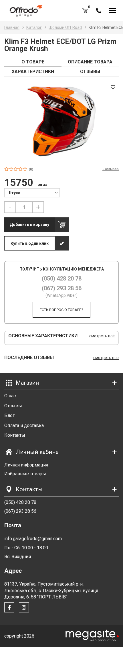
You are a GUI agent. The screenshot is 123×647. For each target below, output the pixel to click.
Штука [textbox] (13, 193)
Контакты (14, 435)
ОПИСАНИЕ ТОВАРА (90, 62)
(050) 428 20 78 (62, 278)
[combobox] (32, 192)
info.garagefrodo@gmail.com (33, 538)
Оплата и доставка (24, 425)
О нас (10, 395)
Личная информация (26, 465)
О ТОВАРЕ (32, 62)
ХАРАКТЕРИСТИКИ (33, 71)
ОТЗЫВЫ (90, 71)
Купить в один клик (30, 243)
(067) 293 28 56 (62, 288)
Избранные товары (25, 473)
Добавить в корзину (29, 224)
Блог (9, 415)
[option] (61, 121)
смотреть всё (102, 336)
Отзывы (13, 405)
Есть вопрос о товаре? (61, 310)
